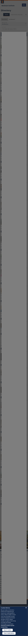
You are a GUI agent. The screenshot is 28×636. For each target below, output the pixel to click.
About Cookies (7, 630)
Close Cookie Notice (9, 633)
